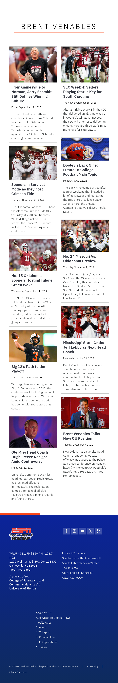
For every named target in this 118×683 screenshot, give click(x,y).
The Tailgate (70, 568)
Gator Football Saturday (77, 573)
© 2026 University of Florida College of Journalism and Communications (43, 666)
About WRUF (44, 613)
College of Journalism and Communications (26, 582)
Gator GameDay (72, 577)
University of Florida (22, 588)
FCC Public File (45, 637)
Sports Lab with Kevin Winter (80, 563)
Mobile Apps (44, 622)
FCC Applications (46, 642)
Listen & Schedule (73, 553)
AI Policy (41, 647)
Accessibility (92, 666)
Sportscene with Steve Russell (81, 558)
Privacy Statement (18, 672)
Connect (41, 627)
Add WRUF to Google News (53, 618)
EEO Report (43, 632)
